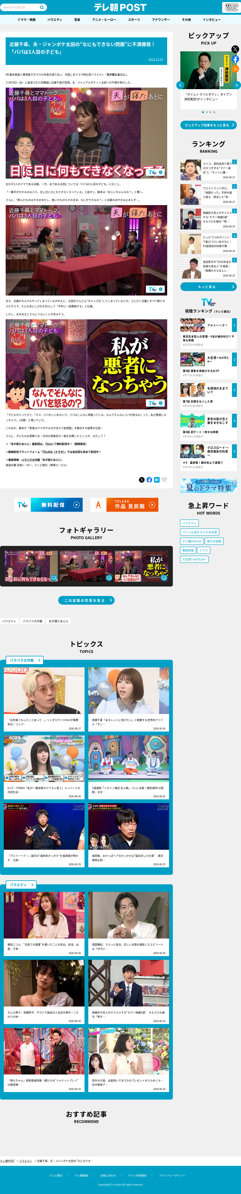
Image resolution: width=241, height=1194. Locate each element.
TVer (48, 444)
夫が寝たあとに (59, 621)
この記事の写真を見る (85, 600)
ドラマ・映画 (27, 19)
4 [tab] (214, 112)
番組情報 (188, 550)
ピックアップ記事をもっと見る (207, 125)
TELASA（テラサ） (53, 452)
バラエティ (54, 19)
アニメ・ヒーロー (104, 19)
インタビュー (212, 19)
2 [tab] (207, 112)
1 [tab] (203, 112)
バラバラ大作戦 (30, 460)
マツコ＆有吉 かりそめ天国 (199, 532)
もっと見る (207, 286)
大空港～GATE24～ (194, 559)
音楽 (77, 19)
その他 (186, 19)
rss (235, 69)
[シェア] (149, 480)
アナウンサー (161, 19)
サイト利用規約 (137, 1175)
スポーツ (134, 19)
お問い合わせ (108, 1175)
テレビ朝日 (56, 1175)
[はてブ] (157, 480)
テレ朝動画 (81, 1175)
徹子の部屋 (214, 541)
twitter (235, 49)
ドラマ (203, 550)
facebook (235, 59)
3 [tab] (210, 112)
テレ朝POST (120, 7)
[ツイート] (142, 480)
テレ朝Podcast (191, 541)
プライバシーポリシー (172, 1175)
